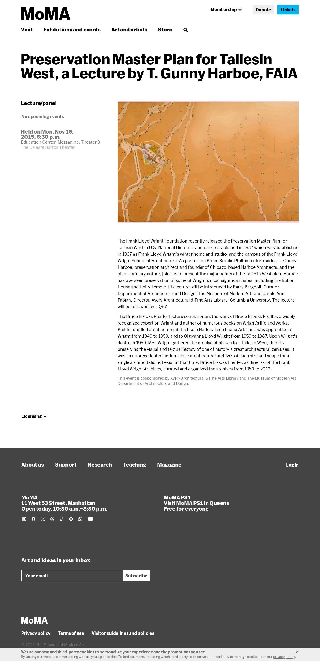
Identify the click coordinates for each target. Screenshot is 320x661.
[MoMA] (34, 620)
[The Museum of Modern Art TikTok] (61, 519)
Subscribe (136, 575)
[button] (208, 162)
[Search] (185, 29)
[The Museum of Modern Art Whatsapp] (80, 519)
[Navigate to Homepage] (45, 14)
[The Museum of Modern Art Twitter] (43, 519)
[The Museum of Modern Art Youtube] (90, 519)
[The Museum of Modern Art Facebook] (33, 519)
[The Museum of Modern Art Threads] (52, 519)
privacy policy (284, 657)
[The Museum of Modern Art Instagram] (24, 519)
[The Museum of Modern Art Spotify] (71, 519)
